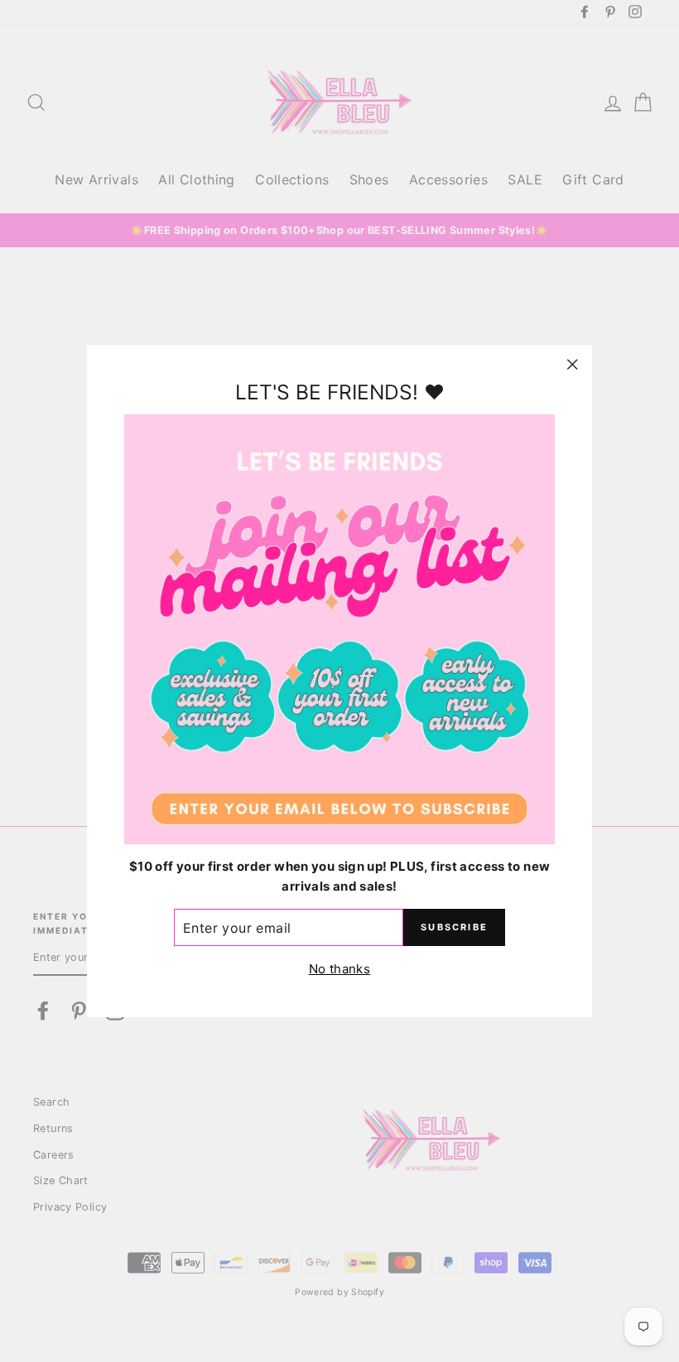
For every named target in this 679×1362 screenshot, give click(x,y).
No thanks (339, 969)
